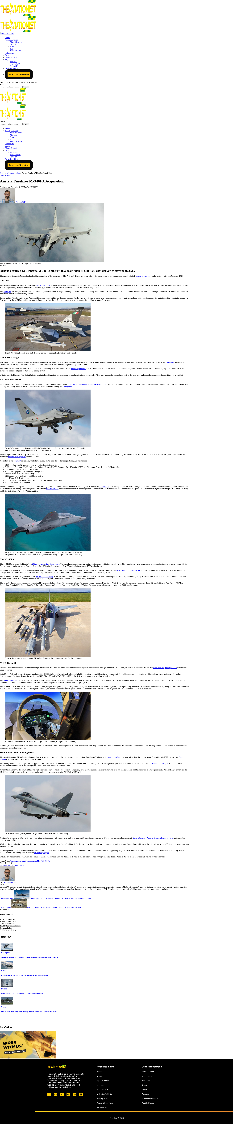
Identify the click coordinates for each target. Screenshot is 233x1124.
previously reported (78, 369)
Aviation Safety (148, 1076)
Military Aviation (6, 175)
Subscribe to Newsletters (19, 74)
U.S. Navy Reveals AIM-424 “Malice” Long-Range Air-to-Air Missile (24, 975)
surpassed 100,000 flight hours (165, 668)
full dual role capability (17, 457)
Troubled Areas (148, 1103)
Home (99, 1071)
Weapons (4, 971)
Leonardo (33, 861)
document (17, 461)
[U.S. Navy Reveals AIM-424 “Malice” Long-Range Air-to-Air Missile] (7, 969)
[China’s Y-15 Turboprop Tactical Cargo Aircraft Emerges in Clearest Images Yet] (7, 1005)
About (99, 1076)
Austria (12, 861)
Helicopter (146, 1080)
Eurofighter (170, 362)
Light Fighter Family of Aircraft (128, 570)
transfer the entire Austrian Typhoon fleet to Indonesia (153, 838)
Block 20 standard (10, 680)
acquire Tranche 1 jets (159, 763)
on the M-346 (104, 487)
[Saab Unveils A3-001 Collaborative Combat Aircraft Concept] (7, 987)
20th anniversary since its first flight (45, 564)
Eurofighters (67, 386)
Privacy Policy (102, 1098)
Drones (4, 989)
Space (144, 1089)
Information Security (150, 1098)
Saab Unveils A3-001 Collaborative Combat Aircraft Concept (22, 993)
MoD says (7, 292)
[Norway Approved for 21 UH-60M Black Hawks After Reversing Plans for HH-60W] (7, 950)
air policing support (41, 853)
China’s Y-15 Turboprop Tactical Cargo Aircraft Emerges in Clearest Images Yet (28, 1012)
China (3, 1007)
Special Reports (103, 1080)
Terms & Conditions (105, 1103)
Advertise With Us (104, 1094)
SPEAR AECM (52, 489)
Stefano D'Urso (22, 202)
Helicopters (5, 953)
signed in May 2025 (143, 276)
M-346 (39, 861)
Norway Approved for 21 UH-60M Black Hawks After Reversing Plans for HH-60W (29, 957)
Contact (100, 1085)
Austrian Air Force (43, 285)
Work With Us (102, 1089)
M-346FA (46, 861)
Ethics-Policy (102, 1107)
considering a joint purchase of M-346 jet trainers (88, 384)
